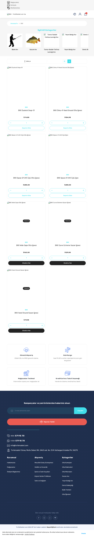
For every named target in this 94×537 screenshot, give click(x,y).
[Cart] (85, 14)
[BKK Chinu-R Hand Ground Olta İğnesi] (67, 86)
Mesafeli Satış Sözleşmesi (44, 462)
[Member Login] (80, 14)
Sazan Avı (65, 476)
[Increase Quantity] (42, 123)
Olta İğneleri (66, 494)
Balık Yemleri (66, 490)
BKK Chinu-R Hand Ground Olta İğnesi (67, 110)
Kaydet (80, 411)
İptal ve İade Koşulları (42, 472)
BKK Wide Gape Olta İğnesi (26, 245)
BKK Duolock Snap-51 (26, 110)
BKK (22, 23)
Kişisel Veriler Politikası (43, 476)
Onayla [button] (83, 533)
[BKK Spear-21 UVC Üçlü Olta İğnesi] (26, 153)
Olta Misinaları (67, 472)
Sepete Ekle (26, 128)
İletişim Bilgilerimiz (13, 472)
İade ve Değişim (40, 481)
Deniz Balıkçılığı (67, 485)
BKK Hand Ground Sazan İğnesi (26, 313)
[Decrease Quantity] (9, 123)
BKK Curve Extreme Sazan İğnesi (67, 245)
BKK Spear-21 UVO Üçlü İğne (67, 178)
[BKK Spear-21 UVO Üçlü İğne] (67, 153)
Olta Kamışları (67, 462)
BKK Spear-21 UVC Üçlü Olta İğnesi (26, 178)
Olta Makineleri (67, 467)
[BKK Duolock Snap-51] (26, 86)
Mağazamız (11, 467)
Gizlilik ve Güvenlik (41, 467)
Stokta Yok (26, 263)
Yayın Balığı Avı (67, 481)
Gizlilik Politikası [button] (30, 534)
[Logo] (16, 14)
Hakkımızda (11, 462)
